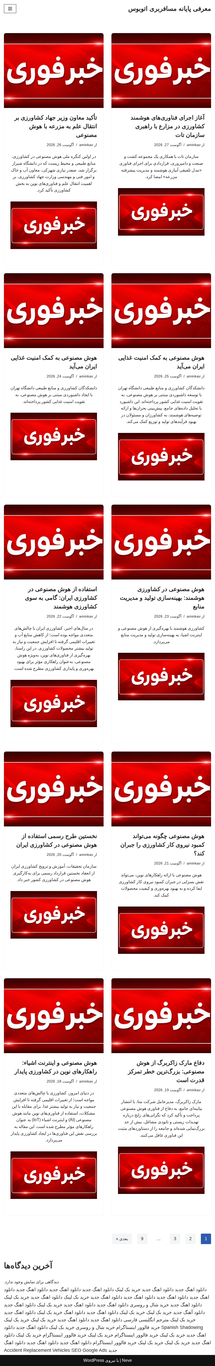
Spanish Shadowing (182, 1327)
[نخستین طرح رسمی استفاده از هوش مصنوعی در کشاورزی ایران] (54, 789)
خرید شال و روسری (149, 1304)
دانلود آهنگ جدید (189, 1312)
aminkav (194, 145)
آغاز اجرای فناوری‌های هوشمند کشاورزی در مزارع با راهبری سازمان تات (168, 126)
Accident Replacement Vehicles (37, 1350)
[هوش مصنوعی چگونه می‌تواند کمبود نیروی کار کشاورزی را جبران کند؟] (161, 789)
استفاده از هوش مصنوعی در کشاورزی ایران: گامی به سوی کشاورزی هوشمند (61, 598)
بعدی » (122, 1238)
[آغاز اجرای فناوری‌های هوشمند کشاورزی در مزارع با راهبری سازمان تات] (161, 70)
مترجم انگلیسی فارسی (146, 1319)
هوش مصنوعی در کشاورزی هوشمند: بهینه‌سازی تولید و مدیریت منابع (162, 598)
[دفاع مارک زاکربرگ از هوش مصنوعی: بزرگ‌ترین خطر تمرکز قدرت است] (161, 1015)
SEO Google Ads (89, 1350)
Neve (127, 1360)
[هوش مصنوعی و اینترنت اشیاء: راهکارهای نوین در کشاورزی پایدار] (54, 1015)
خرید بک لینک (128, 1289)
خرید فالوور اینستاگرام (138, 1327)
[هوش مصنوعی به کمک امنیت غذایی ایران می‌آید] (161, 310)
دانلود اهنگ (74, 1312)
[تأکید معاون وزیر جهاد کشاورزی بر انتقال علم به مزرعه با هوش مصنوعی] (54, 70)
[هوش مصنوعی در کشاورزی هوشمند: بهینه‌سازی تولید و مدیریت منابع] (161, 542)
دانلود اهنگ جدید (191, 1289)
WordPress (93, 1360)
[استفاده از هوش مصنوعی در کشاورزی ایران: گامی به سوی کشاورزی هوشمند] (54, 542)
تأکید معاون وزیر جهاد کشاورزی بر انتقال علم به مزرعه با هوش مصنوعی (55, 126)
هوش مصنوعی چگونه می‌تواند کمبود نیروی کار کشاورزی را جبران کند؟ (162, 845)
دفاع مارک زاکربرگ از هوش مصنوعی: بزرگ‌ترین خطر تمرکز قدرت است (166, 1071)
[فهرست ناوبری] (10, 8)
